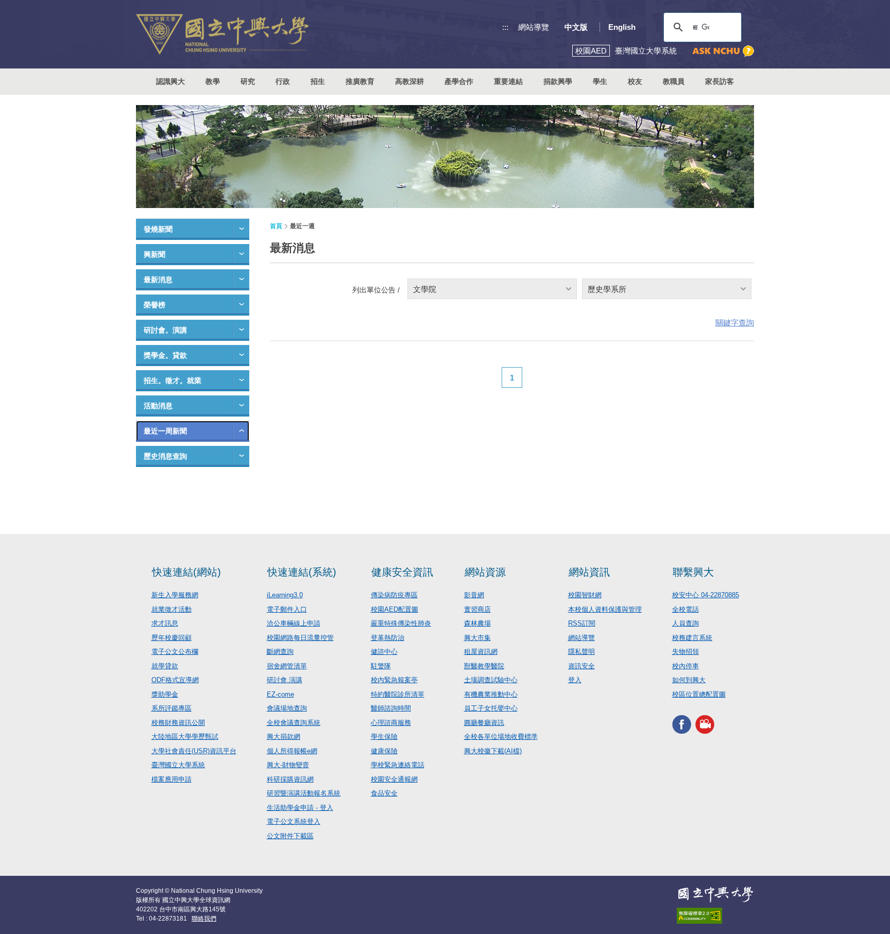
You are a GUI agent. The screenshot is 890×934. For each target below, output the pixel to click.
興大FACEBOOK (681, 724)
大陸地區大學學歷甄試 (184, 736)
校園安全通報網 (394, 779)
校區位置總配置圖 (699, 694)
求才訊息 (164, 623)
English (622, 27)
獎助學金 (164, 694)
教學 (213, 81)
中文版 (576, 27)
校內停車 (685, 666)
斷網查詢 (280, 651)
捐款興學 (557, 81)
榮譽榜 (154, 305)
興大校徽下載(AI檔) (493, 751)
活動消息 (158, 406)
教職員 (673, 81)
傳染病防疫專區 (394, 595)
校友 (635, 81)
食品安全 (384, 793)
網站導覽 (533, 27)
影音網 (474, 595)
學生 (600, 81)
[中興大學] (715, 894)
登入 (574, 680)
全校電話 (685, 609)
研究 (248, 81)
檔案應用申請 (171, 779)
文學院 (424, 289)
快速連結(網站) (186, 572)
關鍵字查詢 (734, 322)
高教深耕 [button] (409, 81)
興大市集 (477, 638)
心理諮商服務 (391, 723)
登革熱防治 (387, 638)
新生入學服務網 (174, 595)
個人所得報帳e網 (292, 751)
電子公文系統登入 (293, 821)
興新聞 (154, 254)
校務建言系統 (692, 638)
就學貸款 (164, 666)
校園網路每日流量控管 (300, 638)
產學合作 (458, 81)
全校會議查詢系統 (293, 723)
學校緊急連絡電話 (397, 765)
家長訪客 (719, 81)
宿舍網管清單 (287, 666)
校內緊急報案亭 (394, 680)
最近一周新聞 (165, 431)
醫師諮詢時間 (391, 708)
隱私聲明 (581, 651)
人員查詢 (685, 623)
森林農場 (477, 623)
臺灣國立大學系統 (178, 765)
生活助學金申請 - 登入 (300, 807)
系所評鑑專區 (171, 708)
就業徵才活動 (171, 609)
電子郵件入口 (287, 609)
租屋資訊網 (481, 651)
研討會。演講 (165, 330)
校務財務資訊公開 (178, 723)
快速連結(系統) (301, 572)
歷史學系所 (607, 289)
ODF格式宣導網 (175, 680)
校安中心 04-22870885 (705, 595)
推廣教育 (360, 81)
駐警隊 (381, 666)
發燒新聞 (158, 229)
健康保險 (384, 751)
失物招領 (685, 651)
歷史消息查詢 (165, 456)
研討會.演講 (284, 680)
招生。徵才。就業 (172, 380)
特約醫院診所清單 (397, 694)
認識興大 (170, 81)
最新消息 (158, 279)
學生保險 (384, 736)
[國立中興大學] (222, 34)
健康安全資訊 (402, 572)
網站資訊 (589, 572)
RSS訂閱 (581, 623)
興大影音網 (704, 724)
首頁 (276, 226)
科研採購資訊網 (290, 779)
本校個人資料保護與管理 (605, 609)
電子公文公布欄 (174, 651)
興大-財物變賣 (288, 765)
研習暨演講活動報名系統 (303, 793)
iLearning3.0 (285, 595)
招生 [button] (318, 81)
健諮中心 (384, 651)
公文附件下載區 (290, 836)
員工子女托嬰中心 (491, 708)
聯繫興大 (693, 572)
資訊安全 (581, 666)
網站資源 (485, 572)
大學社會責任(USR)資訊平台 (193, 751)
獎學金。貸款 (165, 355)
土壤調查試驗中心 (491, 680)
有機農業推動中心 (491, 694)
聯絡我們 (204, 918)
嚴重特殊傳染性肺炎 (401, 623)
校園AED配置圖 (394, 609)
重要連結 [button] (508, 81)
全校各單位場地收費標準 (501, 736)
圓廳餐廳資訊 (484, 723)
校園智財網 (585, 595)
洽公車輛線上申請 (293, 623)
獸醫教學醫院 (484, 666)
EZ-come (280, 694)
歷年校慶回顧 (171, 638)
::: (505, 27)
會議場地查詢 (287, 708)
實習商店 (477, 609)
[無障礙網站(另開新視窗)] (715, 916)
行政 (283, 81)
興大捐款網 (283, 736)
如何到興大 (689, 680)
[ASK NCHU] (723, 51)
